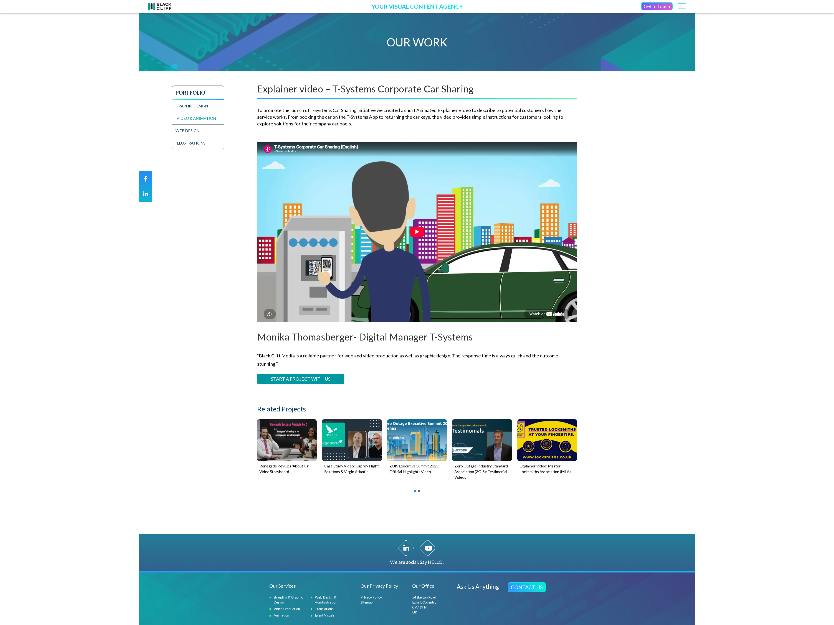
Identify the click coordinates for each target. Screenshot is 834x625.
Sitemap (367, 602)
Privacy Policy (371, 597)
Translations (324, 609)
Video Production (287, 609)
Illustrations (190, 143)
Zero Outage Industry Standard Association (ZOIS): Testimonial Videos (481, 472)
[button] (657, 6)
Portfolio (190, 92)
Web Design (187, 130)
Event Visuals (325, 615)
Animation (281, 615)
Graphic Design (191, 106)
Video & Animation (196, 118)
